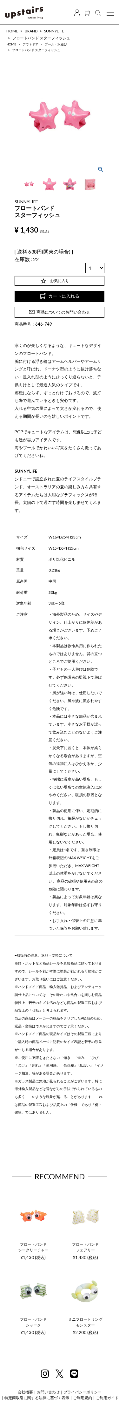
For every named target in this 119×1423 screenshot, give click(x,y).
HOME (12, 31)
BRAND (31, 31)
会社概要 (25, 1392)
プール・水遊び (56, 44)
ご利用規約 (82, 1397)
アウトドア (30, 44)
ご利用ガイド (107, 1397)
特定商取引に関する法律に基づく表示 (36, 1397)
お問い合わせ (48, 1392)
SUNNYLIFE (54, 31)
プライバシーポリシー (82, 1392)
